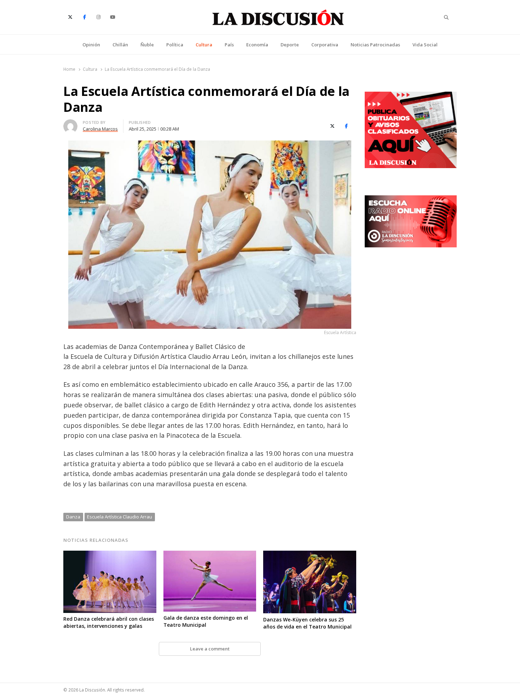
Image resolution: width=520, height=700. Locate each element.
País (229, 44)
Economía (257, 44)
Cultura (204, 44)
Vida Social (425, 44)
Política (174, 44)
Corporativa (324, 44)
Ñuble (147, 44)
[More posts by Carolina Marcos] (70, 123)
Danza (73, 516)
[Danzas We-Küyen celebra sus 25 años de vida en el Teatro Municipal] (309, 555)
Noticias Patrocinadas (375, 44)
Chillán (120, 44)
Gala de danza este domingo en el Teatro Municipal (205, 621)
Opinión (91, 44)
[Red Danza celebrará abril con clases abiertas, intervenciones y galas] (109, 555)
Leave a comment (210, 649)
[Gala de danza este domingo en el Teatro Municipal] (209, 555)
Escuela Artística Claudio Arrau (119, 516)
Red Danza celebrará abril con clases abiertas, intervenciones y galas (108, 622)
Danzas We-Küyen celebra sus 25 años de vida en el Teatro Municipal (307, 623)
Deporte (290, 44)
